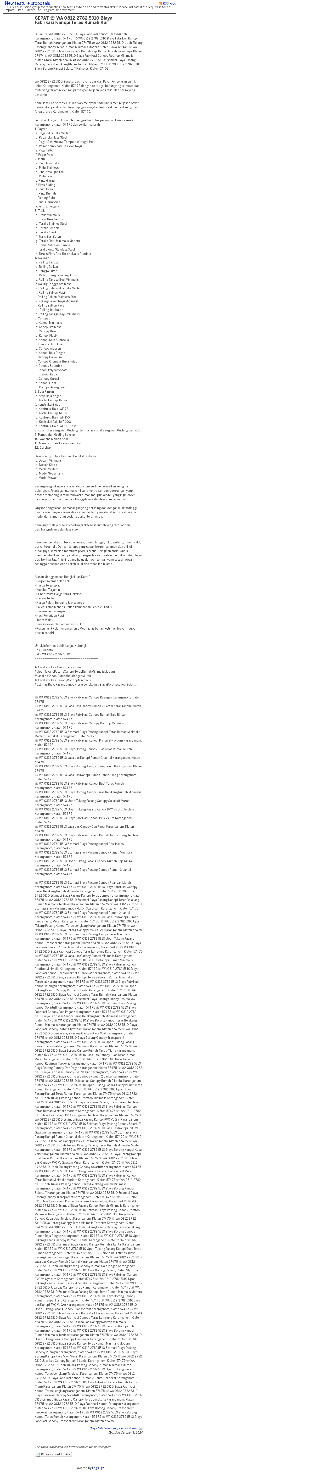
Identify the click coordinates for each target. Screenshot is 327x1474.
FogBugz (98, 1468)
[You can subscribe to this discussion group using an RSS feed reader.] (160, 3)
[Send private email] (140, 1428)
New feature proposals (27, 4)
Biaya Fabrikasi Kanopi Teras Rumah (114, 1428)
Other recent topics (55, 1454)
